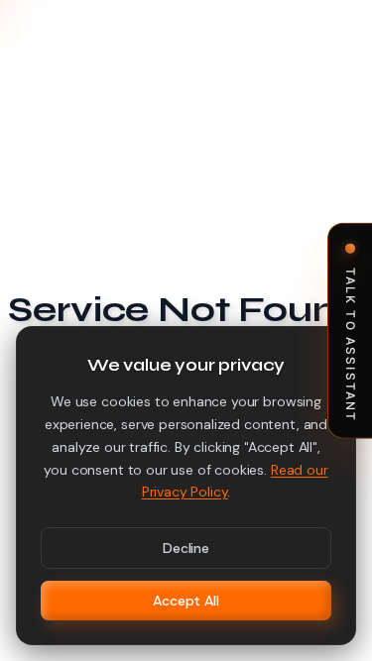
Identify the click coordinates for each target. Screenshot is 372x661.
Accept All (185, 600)
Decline (186, 548)
